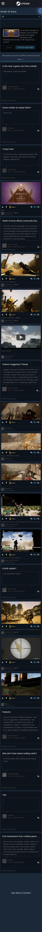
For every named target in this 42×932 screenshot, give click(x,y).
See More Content (21, 892)
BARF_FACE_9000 (11, 524)
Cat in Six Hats (13, 244)
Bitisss (7, 704)
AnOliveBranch (13, 736)
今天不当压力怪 (13, 774)
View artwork (8, 214)
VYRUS (10, 860)
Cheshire (11, 815)
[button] (21, 39)
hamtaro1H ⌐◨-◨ (11, 213)
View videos (8, 358)
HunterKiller (12, 169)
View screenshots (10, 286)
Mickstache (12, 589)
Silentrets (8, 428)
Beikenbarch (9, 356)
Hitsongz (11, 128)
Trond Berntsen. (13, 87)
